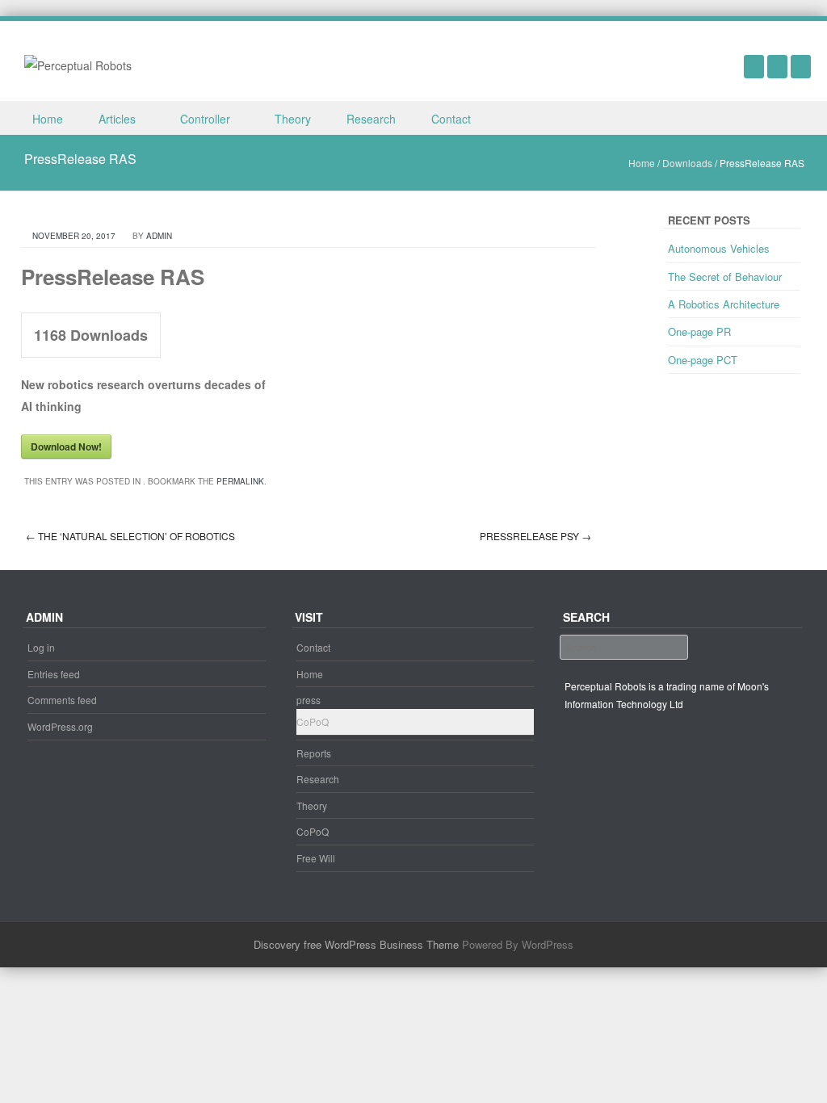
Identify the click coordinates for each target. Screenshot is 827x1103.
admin (159, 235)
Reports (313, 753)
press (308, 700)
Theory (293, 119)
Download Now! (66, 446)
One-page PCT (702, 359)
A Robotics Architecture (723, 304)
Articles (117, 119)
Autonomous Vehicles (719, 248)
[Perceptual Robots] (78, 64)
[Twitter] (800, 66)
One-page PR (699, 331)
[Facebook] (777, 66)
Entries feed (53, 674)
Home (47, 119)
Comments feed (62, 700)
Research (371, 119)
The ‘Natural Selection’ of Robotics (130, 536)
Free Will (315, 858)
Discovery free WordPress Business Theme (356, 944)
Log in (41, 647)
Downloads (687, 163)
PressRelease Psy (535, 536)
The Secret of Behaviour (725, 276)
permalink (240, 481)
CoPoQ (312, 721)
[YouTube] (754, 66)
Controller (205, 119)
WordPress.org (60, 726)
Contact (451, 119)
